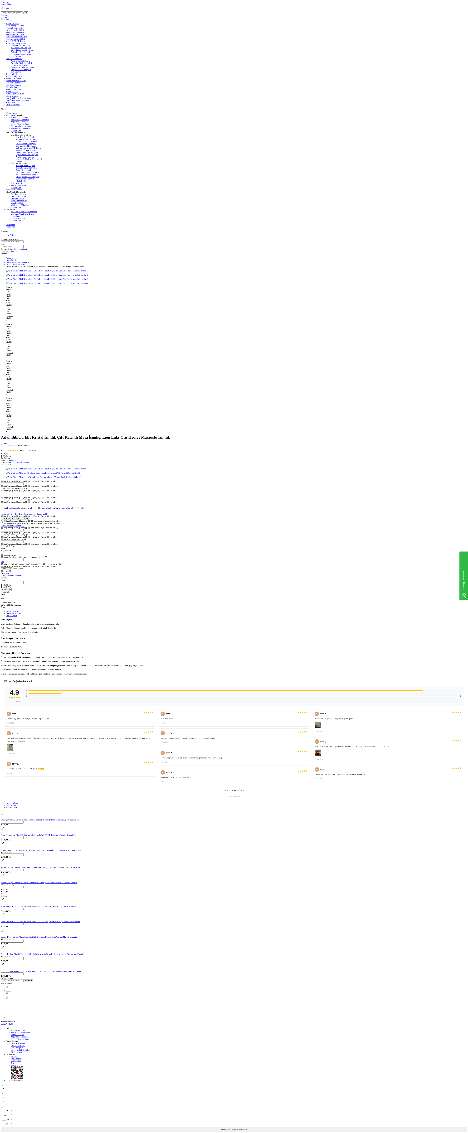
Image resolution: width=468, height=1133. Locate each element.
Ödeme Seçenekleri (13, 613)
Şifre (3, 244)
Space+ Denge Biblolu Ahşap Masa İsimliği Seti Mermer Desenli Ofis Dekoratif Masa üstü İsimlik (39, 937)
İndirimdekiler (16, 1061)
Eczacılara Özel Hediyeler (21, 54)
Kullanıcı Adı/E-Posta (9, 239)
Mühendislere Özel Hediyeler (27, 152)
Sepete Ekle (6, 589)
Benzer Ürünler (12, 803)
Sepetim (14, 1063)
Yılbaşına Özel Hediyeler (25, 179)
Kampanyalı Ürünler (14, 78)
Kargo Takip (6, 4)
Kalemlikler (10, 102)
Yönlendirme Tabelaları (15, 94)
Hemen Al (5, 592)
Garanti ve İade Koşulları (20, 1050)
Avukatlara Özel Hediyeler (21, 48)
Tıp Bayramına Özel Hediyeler (27, 177)
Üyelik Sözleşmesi (18, 1046)
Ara (26, 13)
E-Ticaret (227, 1130)
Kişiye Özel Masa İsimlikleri (18, 262)
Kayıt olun (28, 981)
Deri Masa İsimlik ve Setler (16, 37)
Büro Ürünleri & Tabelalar (16, 81)
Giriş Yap (5, 251)
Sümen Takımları (12, 24)
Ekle (3, 562)
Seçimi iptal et (6, 514)
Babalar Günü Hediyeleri (20, 65)
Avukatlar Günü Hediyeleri (21, 63)
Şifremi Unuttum (20, 249)
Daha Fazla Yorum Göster (234, 790)
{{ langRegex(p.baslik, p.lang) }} (31, 481)
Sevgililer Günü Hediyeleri (21, 70)
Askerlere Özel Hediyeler (20, 45)
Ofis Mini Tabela (12, 87)
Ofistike (4, 443)
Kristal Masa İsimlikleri (15, 30)
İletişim (13, 1065)
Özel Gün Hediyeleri (14, 59)
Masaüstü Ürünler (13, 260)
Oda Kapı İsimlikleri (14, 83)
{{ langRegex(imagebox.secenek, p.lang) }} (30, 514)
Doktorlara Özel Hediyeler (21, 52)
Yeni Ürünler (16, 1059)
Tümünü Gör (16, 131)
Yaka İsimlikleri (12, 92)
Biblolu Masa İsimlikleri (15, 35)
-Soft (223, 1130)
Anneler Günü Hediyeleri (20, 61)
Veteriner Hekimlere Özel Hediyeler (29, 159)
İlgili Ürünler (11, 805)
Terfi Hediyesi (11, 74)
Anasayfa (9, 258)
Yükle (4, 578)
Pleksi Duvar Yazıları (14, 89)
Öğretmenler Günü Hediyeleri (22, 67)
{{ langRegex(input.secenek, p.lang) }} (16, 539)
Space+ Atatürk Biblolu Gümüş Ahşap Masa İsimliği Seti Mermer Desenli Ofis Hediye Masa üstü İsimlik (41, 971)
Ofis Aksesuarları (12, 96)
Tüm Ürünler (16, 56)
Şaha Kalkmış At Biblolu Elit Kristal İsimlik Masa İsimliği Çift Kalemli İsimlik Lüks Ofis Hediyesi (39, 883)
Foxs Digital (236, 796)
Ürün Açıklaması (12, 611)
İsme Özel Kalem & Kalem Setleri (19, 98)
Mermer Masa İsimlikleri (15, 39)
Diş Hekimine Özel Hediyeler (22, 50)
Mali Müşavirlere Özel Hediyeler (28, 148)
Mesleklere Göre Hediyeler (16, 43)
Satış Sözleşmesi (17, 1048)
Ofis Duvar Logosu (13, 85)
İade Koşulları (11, 616)
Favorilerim (5, 2)
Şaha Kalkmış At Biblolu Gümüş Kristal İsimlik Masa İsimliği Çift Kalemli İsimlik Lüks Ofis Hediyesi (40, 867)
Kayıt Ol (13, 251)
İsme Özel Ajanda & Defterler (17, 100)
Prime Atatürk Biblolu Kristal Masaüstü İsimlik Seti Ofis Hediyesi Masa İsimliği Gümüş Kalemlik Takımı (41, 906)
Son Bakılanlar (11, 807)
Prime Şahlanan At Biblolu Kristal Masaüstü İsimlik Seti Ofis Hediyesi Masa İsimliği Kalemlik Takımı (40, 820)
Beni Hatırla (9, 249)
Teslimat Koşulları (18, 1043)
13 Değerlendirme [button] (31, 450)
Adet (3, 580)
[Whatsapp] (16, 1018)
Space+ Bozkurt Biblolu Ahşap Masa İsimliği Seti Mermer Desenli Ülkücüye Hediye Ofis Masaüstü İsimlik (42, 954)
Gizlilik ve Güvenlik (18, 1052)
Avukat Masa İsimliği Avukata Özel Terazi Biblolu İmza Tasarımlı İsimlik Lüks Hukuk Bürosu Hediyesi (41, 850)
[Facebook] (8, 990)
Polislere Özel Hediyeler (25, 157)
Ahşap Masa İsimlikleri (15, 32)
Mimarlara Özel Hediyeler (26, 150)
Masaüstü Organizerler (14, 28)
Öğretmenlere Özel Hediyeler (27, 155)
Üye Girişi (10, 235)
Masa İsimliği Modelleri (15, 26)
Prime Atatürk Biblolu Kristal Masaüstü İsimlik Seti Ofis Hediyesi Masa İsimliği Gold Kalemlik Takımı (40, 922)
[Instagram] (8, 996)
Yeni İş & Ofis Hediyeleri (15, 41)
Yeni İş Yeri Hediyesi (14, 76)
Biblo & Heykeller (13, 105)
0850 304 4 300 (7, 1024)
